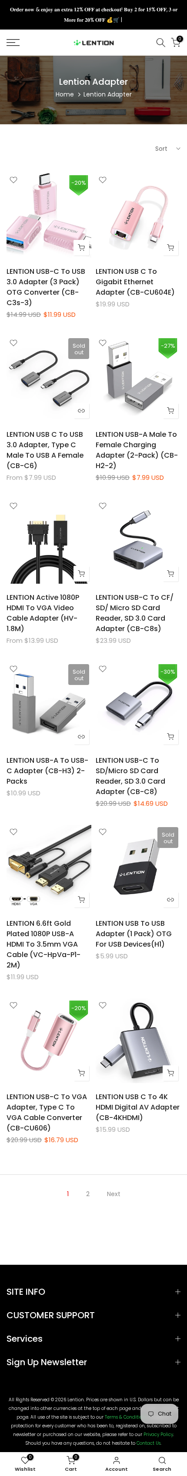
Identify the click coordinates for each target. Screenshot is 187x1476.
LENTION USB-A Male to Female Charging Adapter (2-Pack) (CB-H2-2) (137, 450)
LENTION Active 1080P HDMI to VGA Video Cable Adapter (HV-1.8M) (43, 613)
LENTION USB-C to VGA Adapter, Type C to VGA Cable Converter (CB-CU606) (47, 1112)
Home (65, 94)
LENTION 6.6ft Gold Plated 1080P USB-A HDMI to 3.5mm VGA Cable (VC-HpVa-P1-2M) (43, 944)
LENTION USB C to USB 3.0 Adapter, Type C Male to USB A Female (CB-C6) (45, 450)
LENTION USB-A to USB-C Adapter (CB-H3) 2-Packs (47, 770)
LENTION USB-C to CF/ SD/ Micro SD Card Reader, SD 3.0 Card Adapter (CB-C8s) (135, 613)
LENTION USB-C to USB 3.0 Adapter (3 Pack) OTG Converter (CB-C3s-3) (46, 287)
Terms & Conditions (126, 1417)
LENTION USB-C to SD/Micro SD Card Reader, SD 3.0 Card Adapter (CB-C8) (130, 776)
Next (113, 1194)
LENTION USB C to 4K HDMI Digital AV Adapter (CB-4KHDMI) (138, 1107)
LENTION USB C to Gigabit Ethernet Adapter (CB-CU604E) (135, 281)
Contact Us (148, 1443)
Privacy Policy (158, 1435)
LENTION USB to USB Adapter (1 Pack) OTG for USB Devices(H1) (134, 933)
